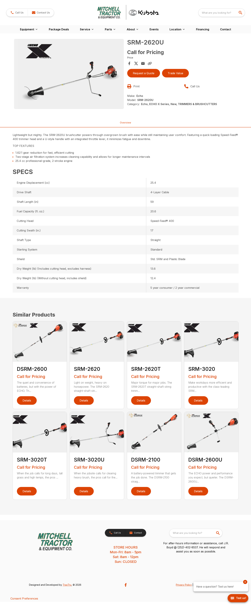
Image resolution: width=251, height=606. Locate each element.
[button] (17, 13)
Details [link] (27, 400)
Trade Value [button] (175, 73)
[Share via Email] (143, 63)
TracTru (67, 584)
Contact (225, 29)
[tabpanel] (69, 74)
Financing (202, 29)
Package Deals (59, 29)
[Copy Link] (150, 63)
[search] (241, 13)
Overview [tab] (125, 122)
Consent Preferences (24, 598)
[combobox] (221, 13)
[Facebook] (125, 585)
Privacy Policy (184, 584)
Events (154, 29)
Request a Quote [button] (143, 73)
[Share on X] (136, 63)
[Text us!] (238, 598)
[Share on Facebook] (129, 63)
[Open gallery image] (69, 74)
